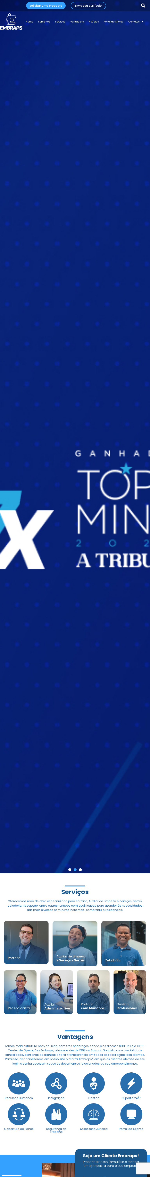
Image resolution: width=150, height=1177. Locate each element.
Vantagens (77, 21)
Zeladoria (112, 960)
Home (29, 21)
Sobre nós (44, 21)
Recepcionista (19, 1008)
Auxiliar (57, 1006)
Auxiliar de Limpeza (70, 958)
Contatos (134, 21)
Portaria (14, 958)
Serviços (60, 21)
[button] (143, 6)
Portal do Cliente (113, 21)
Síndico (127, 1006)
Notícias (94, 21)
